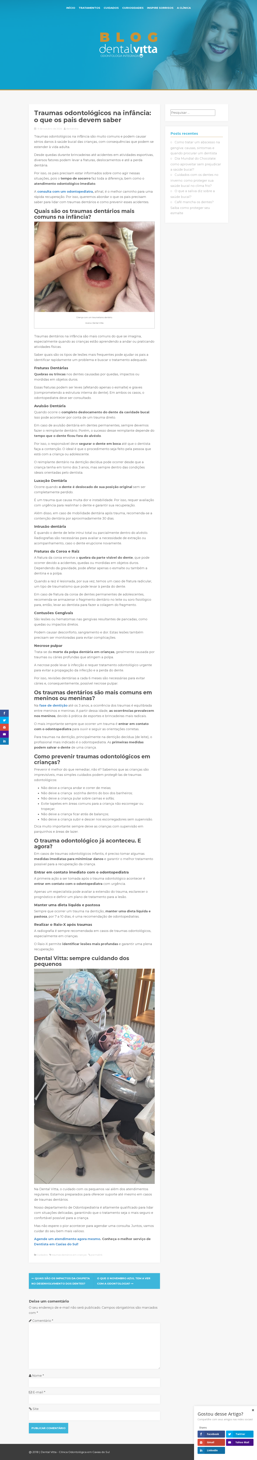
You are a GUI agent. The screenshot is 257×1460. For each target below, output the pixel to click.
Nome (38, 1376)
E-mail (39, 1392)
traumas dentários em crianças (69, 1254)
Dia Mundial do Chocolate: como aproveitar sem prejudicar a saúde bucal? (195, 164)
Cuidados (111, 7)
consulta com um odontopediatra (65, 192)
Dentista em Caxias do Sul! (56, 1244)
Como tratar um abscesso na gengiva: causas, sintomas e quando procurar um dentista (195, 147)
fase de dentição (53, 705)
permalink (96, 1254)
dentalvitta (72, 128)
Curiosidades (133, 7)
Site (36, 1409)
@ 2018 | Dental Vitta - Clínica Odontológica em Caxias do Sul (69, 1452)
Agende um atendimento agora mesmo (67, 1239)
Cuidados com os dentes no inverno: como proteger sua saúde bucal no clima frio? (194, 180)
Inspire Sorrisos (160, 7)
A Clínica (184, 7)
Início (70, 7)
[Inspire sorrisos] (128, 44)
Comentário (42, 1321)
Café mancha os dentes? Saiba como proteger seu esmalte (192, 207)
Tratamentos (89, 7)
